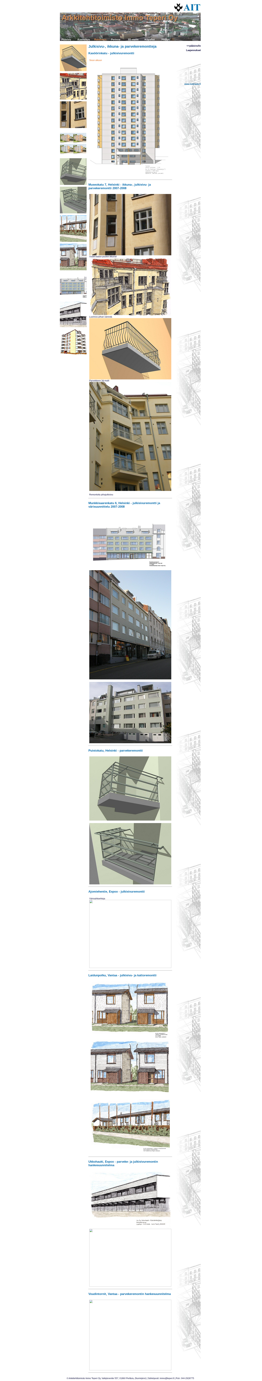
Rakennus (100, 39)
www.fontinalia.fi (192, 84)
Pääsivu (66, 39)
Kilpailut (150, 39)
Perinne (115, 39)
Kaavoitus (84, 39)
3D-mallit (133, 39)
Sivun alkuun (95, 60)
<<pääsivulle (194, 45)
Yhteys (165, 39)
